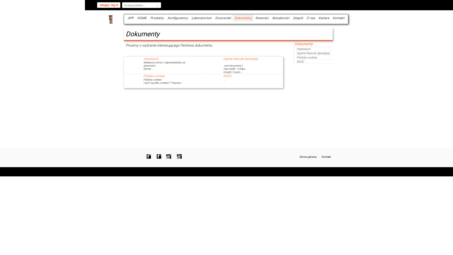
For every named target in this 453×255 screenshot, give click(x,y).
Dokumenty (304, 44)
